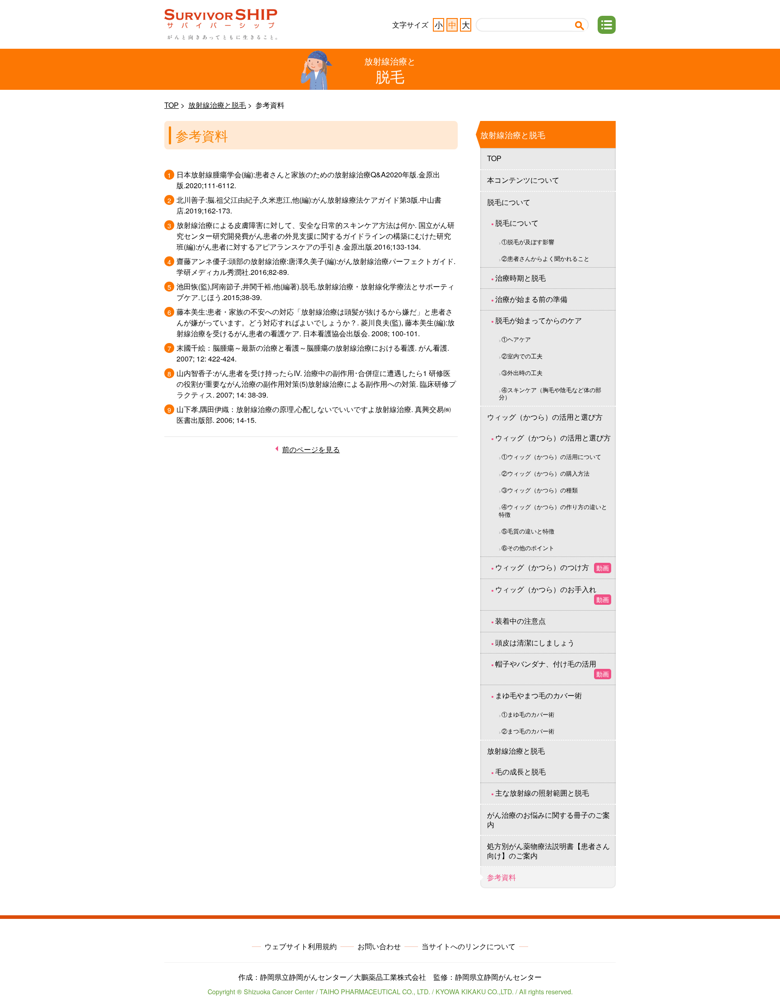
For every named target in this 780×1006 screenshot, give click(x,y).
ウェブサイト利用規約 (301, 946)
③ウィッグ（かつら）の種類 (539, 490)
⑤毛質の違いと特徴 (527, 531)
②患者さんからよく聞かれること (545, 258)
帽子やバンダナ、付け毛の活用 (552, 668)
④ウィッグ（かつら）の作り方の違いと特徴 (553, 510)
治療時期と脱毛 (520, 278)
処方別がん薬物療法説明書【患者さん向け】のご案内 (548, 851)
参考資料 (501, 877)
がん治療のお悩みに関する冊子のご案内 (548, 820)
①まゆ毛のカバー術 (527, 714)
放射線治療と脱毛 (217, 105)
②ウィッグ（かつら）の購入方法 (545, 473)
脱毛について (508, 202)
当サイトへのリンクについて (468, 946)
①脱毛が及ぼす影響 (527, 241)
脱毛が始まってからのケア (538, 320)
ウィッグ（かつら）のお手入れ (552, 594)
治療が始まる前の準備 (531, 299)
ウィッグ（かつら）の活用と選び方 (545, 417)
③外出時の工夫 (522, 372)
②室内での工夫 (522, 356)
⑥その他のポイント (527, 547)
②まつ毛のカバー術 (527, 731)
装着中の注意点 (520, 621)
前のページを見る (311, 449)
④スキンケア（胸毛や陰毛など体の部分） (550, 393)
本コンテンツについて (523, 180)
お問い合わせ (379, 946)
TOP (171, 105)
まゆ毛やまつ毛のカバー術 (538, 695)
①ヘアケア (516, 339)
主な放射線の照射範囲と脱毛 (542, 793)
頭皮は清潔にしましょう (535, 642)
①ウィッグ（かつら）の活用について (551, 456)
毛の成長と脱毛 (520, 771)
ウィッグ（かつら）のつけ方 (552, 567)
